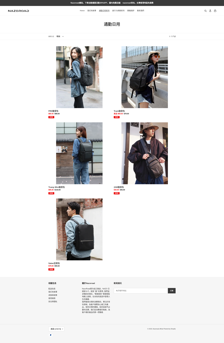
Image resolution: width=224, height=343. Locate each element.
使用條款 (51, 298)
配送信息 (51, 289)
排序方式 (51, 36)
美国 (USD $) (56, 329)
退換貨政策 (52, 295)
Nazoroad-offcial (158, 329)
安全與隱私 (52, 301)
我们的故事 (52, 292)
